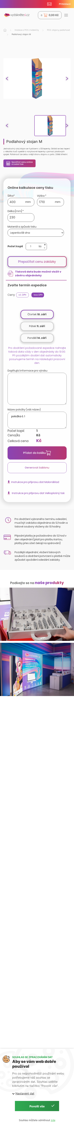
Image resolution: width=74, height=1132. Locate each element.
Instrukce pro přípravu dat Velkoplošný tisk (38, 493)
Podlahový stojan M (21, 34)
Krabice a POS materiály (27, 30)
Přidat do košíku (34, 453)
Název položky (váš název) (24, 409)
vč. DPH (22, 294)
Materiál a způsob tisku (22, 226)
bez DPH (38, 294)
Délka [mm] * (16, 211)
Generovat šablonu (37, 467)
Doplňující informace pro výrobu (27, 370)
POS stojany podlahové (58, 30)
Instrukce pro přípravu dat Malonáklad (35, 482)
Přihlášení (65, 4)
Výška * (41, 196)
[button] (67, 78)
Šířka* (11, 196)
